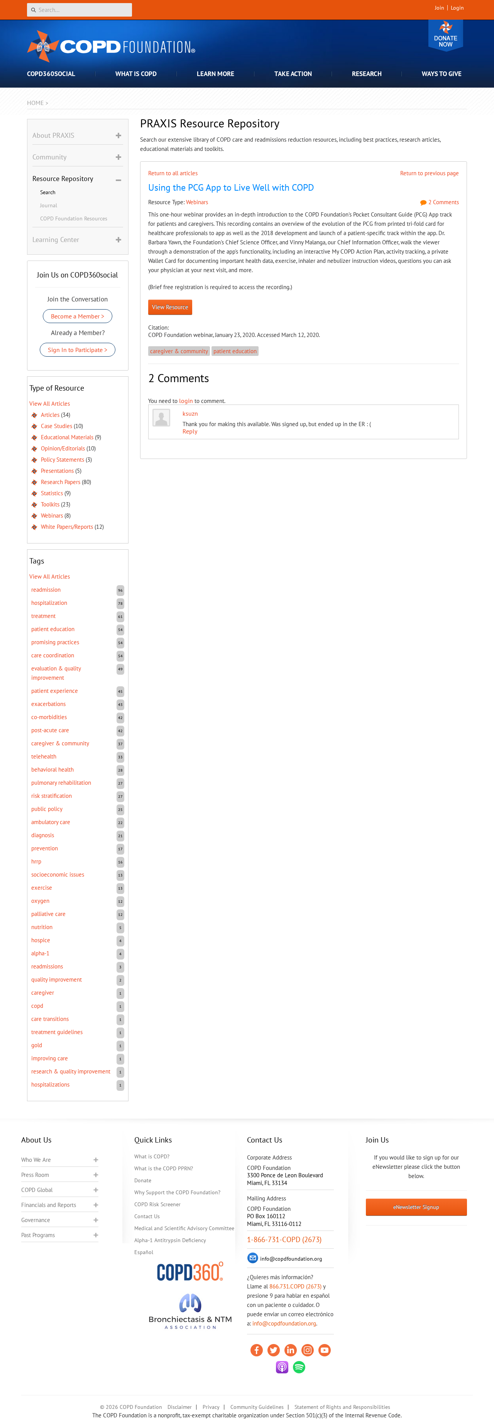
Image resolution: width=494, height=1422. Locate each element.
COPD (37, 1005)
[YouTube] (324, 1350)
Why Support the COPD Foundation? (177, 1192)
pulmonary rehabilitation (61, 782)
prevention (44, 848)
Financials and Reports (48, 1205)
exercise (41, 887)
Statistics (52, 493)
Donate (445, 36)
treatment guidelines (57, 1032)
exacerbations (48, 704)
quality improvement (56, 979)
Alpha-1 (40, 953)
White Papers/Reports (67, 526)
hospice (40, 940)
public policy (47, 809)
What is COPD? (151, 1156)
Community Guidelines (257, 1406)
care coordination (52, 655)
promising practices (55, 642)
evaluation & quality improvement (56, 673)
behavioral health (52, 769)
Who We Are (36, 1159)
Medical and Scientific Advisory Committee (184, 1228)
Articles (50, 414)
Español (143, 1252)
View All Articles (49, 403)
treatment (43, 616)
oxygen (40, 900)
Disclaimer (179, 1406)
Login (457, 7)
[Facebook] (256, 1350)
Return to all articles (173, 173)
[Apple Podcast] (282, 1367)
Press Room (35, 1174)
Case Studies (56, 426)
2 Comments (443, 202)
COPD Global (36, 1189)
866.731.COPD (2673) (295, 1286)
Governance (35, 1220)
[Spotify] (299, 1367)
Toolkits (50, 504)
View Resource (170, 307)
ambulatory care (50, 822)
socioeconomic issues (57, 874)
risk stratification (51, 795)
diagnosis (42, 835)
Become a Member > (77, 316)
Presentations (57, 470)
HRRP (36, 861)
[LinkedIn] (290, 1350)
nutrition (41, 927)
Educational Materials (67, 437)
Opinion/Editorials (63, 448)
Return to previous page (429, 173)
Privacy (211, 1406)
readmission (46, 589)
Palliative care (48, 914)
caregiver (42, 992)
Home (35, 103)
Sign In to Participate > (77, 350)
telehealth (43, 756)
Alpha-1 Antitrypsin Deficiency (170, 1240)
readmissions (47, 966)
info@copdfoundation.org (284, 1323)
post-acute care (50, 730)
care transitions (50, 1018)
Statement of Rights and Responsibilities (342, 1406)
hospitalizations (50, 1084)
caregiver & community (179, 351)
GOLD (36, 1045)
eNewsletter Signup (416, 1207)
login (186, 401)
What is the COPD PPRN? (163, 1168)
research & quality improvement (70, 1071)
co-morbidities (49, 717)
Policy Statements (62, 459)
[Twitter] (273, 1350)
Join (439, 7)
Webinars (197, 202)
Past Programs (38, 1235)
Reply (190, 431)
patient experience (54, 690)
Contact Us (147, 1216)
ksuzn (190, 413)
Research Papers (60, 482)
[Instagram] (307, 1350)
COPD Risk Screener (157, 1204)
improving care (49, 1058)
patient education (235, 351)
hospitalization (49, 602)
